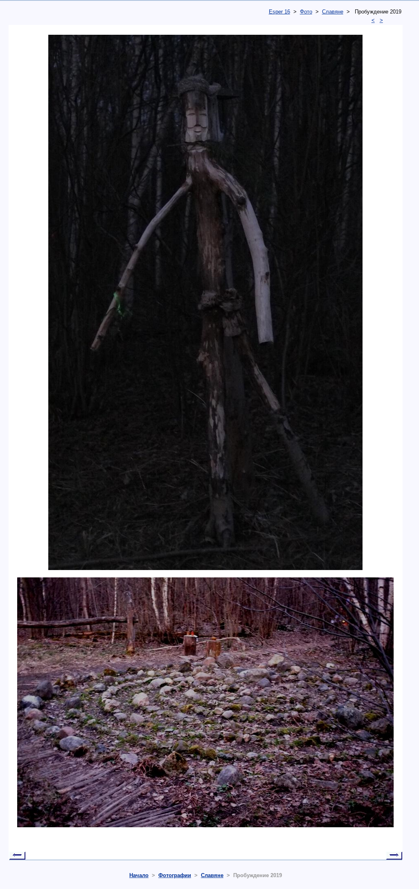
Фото (306, 12)
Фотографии (174, 875)
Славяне (332, 12)
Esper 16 (279, 12)
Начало (139, 875)
